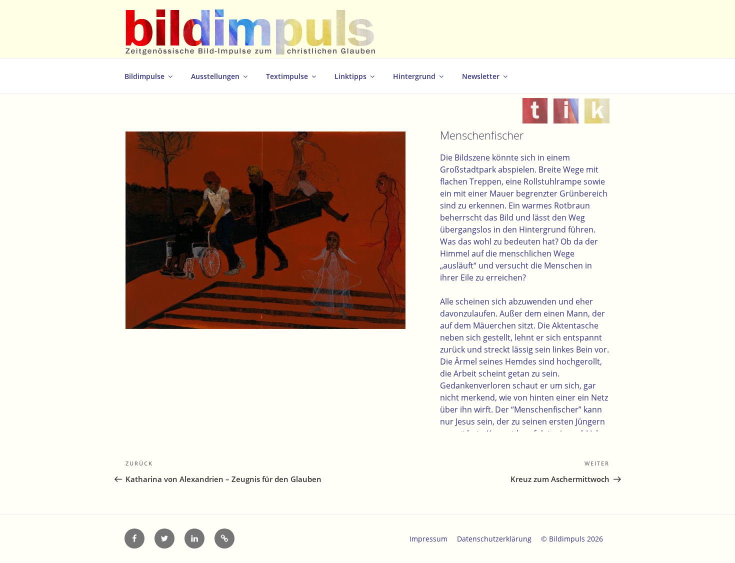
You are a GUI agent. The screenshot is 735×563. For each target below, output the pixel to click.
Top (711, 539)
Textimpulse (287, 76)
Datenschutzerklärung (494, 539)
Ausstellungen (215, 76)
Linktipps (350, 76)
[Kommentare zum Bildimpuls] (597, 117)
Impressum (429, 539)
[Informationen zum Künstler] (566, 117)
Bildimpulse (144, 76)
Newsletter (481, 76)
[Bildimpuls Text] (535, 117)
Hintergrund (414, 76)
